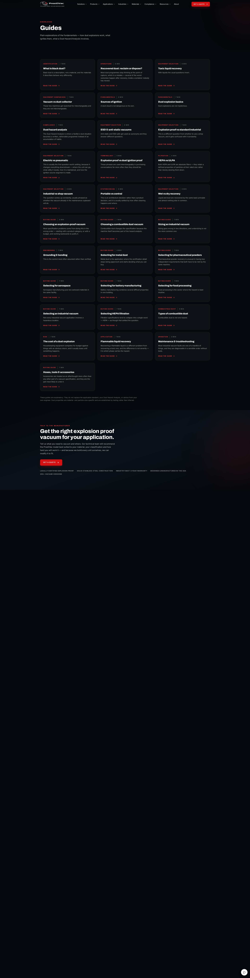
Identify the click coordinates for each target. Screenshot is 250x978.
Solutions (81, 4)
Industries (122, 4)
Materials (135, 4)
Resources (164, 4)
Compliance (149, 4)
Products (93, 4)
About (176, 4)
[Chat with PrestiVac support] (244, 972)
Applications (108, 4)
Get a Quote (199, 4)
